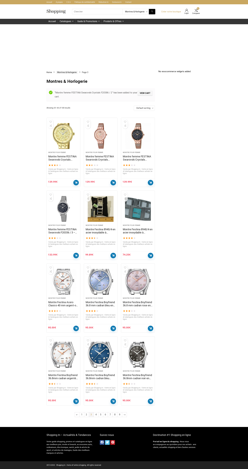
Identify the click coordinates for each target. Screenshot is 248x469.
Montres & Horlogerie (67, 72)
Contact (128, 2)
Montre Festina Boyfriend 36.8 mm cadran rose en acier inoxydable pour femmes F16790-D (137, 307)
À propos (59, 2)
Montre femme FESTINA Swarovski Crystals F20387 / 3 (137, 159)
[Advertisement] (124, 46)
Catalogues (65, 21)
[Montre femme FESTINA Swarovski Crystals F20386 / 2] (63, 136)
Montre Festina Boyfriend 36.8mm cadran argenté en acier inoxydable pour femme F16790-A (63, 380)
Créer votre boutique (171, 11)
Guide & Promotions (87, 21)
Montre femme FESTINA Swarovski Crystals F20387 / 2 (100, 159)
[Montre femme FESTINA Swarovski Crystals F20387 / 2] (101, 136)
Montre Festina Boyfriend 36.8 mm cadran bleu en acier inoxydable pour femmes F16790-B (100, 307)
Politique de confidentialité (84, 2)
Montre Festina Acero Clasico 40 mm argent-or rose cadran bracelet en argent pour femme (62, 307)
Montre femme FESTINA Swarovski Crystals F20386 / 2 (62, 159)
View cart (145, 93)
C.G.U (68, 2)
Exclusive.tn (117, 2)
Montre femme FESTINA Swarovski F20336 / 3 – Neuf (62, 232)
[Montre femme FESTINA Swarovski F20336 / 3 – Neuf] (63, 209)
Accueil (49, 2)
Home (49, 72)
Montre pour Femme (57, 152)
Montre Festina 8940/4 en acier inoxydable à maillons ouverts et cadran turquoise (138, 234)
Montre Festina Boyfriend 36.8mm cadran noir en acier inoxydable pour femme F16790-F (137, 380)
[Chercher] (152, 11)
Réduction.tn (103, 2)
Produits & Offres (112, 21)
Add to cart (76, 182)
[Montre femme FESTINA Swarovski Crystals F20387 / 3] (138, 136)
